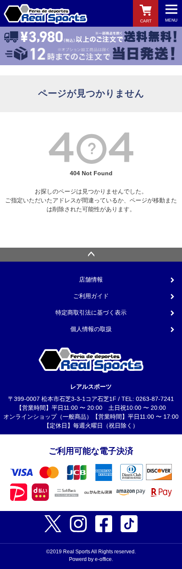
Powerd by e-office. (91, 559)
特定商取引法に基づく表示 (91, 312)
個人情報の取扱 (91, 329)
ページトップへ (91, 255)
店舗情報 (91, 279)
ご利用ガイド (91, 296)
